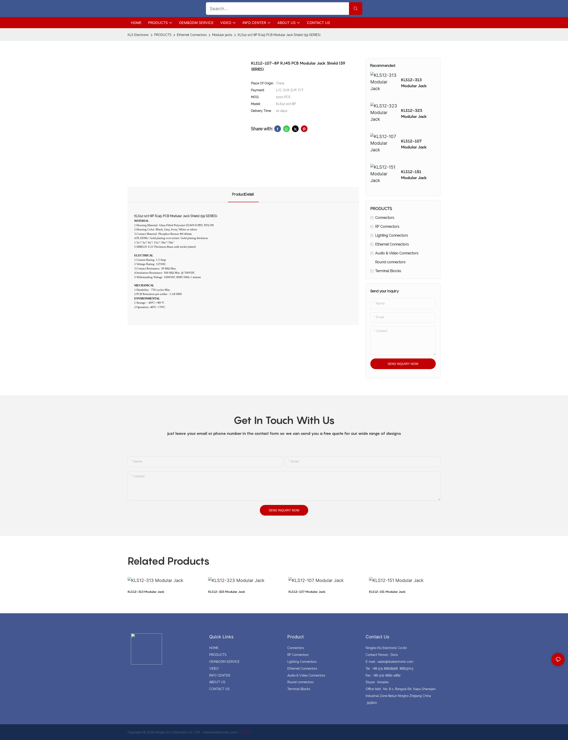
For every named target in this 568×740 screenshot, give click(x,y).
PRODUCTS (163, 35)
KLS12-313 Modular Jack (414, 82)
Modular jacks (222, 35)
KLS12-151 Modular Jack (414, 174)
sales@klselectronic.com (395, 661)
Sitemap (245, 732)
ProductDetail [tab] (243, 194)
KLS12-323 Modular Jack (414, 113)
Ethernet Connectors (192, 35)
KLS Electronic (138, 35)
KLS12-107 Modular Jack (414, 144)
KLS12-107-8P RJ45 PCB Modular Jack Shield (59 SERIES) (279, 35)
